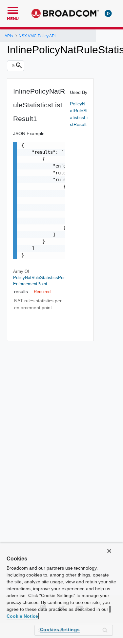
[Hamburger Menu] (13, 9)
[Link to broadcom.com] (65, 13)
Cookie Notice (22, 616)
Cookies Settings (60, 629)
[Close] (109, 551)
